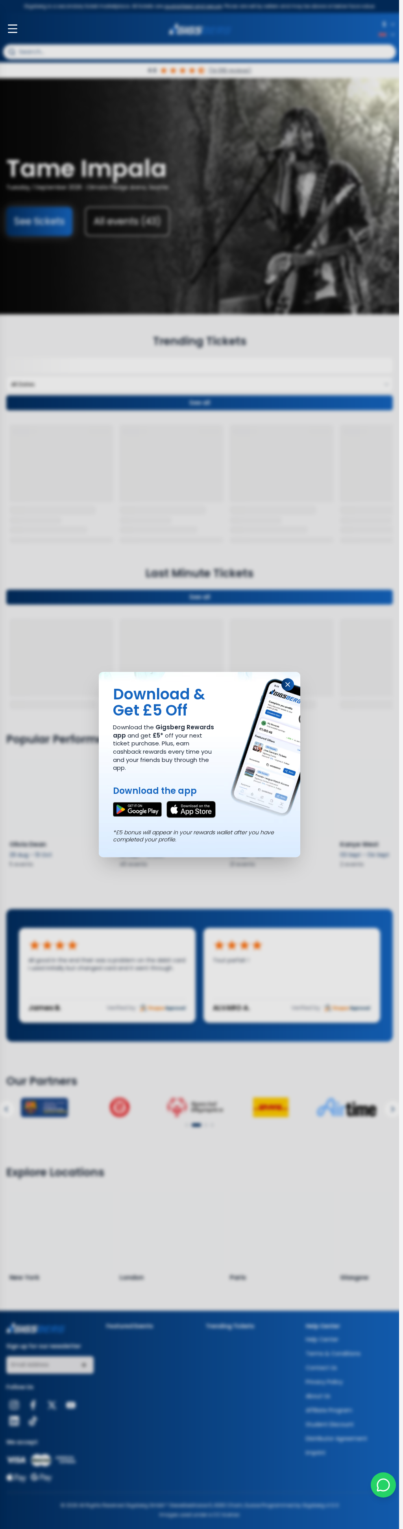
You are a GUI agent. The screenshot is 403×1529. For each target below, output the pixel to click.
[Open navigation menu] (12, 28)
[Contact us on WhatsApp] (383, 1485)
